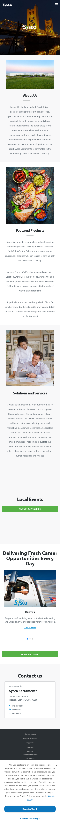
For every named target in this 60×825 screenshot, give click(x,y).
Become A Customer (30, 754)
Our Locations (30, 759)
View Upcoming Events (30, 509)
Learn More (30, 627)
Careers (30, 751)
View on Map (16, 713)
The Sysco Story (30, 734)
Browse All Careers (30, 654)
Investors (30, 747)
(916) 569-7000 (17, 706)
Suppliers (30, 743)
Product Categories (30, 738)
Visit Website (16, 710)
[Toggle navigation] (56, 4)
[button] (27, 639)
